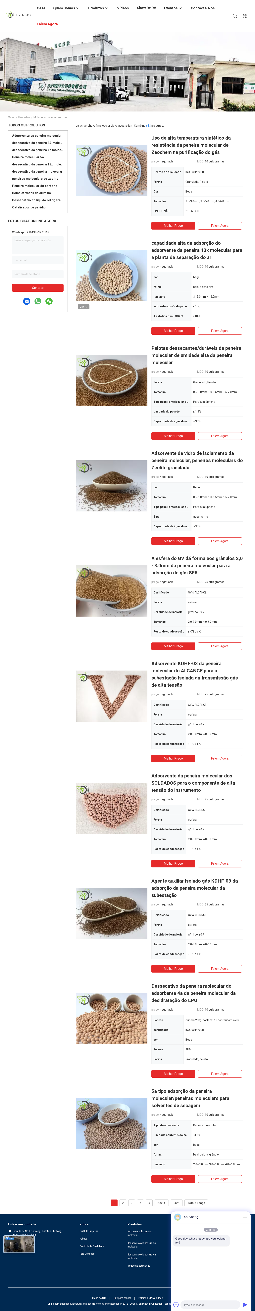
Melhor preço (173, 226)
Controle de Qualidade (92, 1246)
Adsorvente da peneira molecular (37, 136)
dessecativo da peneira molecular (37, 171)
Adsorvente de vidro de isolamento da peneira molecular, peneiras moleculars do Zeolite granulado (197, 460)
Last (176, 1202)
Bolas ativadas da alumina (31, 193)
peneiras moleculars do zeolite (35, 179)
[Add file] (176, 1304)
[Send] (245, 1304)
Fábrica (83, 1238)
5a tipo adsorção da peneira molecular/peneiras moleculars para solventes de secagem (190, 1098)
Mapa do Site (99, 1298)
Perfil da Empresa (89, 1231)
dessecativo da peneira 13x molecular (38, 164)
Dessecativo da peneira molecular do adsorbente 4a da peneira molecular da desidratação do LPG (193, 993)
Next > (162, 1202)
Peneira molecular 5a (28, 157)
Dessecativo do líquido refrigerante (38, 200)
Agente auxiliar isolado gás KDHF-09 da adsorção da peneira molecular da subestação (194, 888)
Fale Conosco (87, 1253)
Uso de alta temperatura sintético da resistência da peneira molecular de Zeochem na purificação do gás (191, 145)
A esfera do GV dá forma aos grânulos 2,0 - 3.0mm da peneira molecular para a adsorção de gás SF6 (197, 566)
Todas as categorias (139, 1265)
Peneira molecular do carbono (34, 186)
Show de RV (146, 8)
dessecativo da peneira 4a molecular (38, 150)
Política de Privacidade (150, 1298)
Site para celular (122, 1298)
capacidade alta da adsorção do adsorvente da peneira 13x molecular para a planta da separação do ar (196, 250)
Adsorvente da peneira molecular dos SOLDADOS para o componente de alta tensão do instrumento (193, 783)
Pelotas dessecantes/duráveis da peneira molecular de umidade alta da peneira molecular (196, 355)
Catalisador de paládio (29, 207)
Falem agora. (220, 226)
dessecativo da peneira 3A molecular (38, 143)
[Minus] (245, 1217)
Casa (11, 117)
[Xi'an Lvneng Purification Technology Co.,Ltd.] (20, 14)
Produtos (24, 117)
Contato (38, 288)
